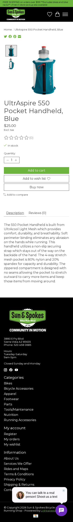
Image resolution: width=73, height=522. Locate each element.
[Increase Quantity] (15, 160)
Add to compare (17, 194)
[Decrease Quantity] (7, 160)
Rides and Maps (16, 469)
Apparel (10, 394)
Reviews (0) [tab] (37, 213)
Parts (8, 404)
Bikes (8, 383)
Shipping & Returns (19, 484)
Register (10, 434)
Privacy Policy (14, 479)
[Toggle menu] (65, 14)
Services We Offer (18, 464)
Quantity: (10, 153)
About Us (11, 458)
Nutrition (11, 415)
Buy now (37, 187)
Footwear (11, 399)
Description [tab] (15, 213)
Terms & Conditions (19, 474)
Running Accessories (20, 420)
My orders (11, 439)
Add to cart (36, 170)
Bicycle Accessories (18, 388)
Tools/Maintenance (18, 409)
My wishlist (12, 444)
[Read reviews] (16, 137)
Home (8, 29)
